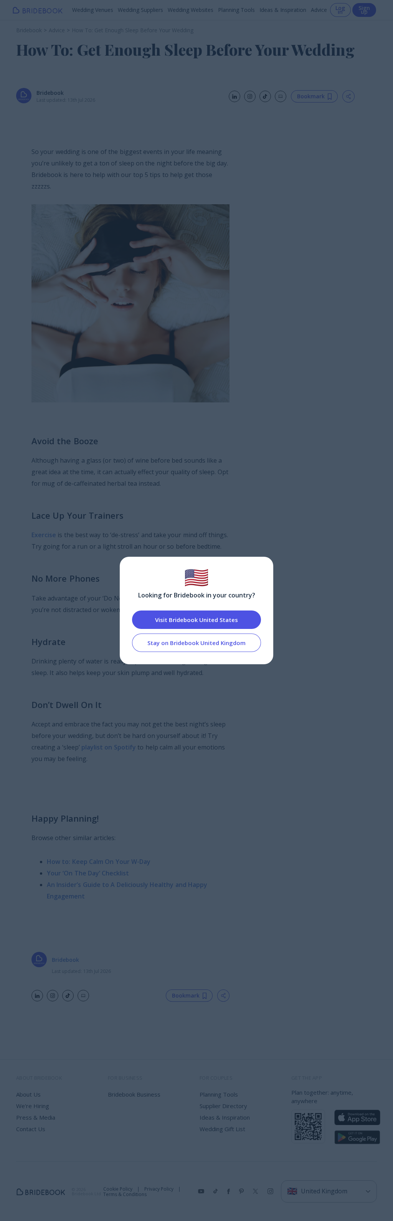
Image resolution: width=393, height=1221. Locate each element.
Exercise (43, 535)
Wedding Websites (190, 9)
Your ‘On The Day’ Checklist (88, 873)
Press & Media (35, 1117)
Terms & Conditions (125, 1194)
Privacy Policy (158, 1189)
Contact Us (30, 1129)
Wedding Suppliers (140, 9)
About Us (28, 1094)
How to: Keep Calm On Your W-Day (98, 861)
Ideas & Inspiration (282, 9)
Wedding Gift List (222, 1129)
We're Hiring (32, 1106)
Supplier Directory (223, 1106)
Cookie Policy (117, 1189)
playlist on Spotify (108, 747)
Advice (319, 9)
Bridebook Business (134, 1094)
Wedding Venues (92, 9)
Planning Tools (236, 9)
